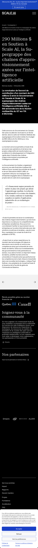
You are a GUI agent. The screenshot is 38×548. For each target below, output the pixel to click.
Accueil (4, 25)
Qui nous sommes (8, 483)
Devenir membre (8, 493)
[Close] (36, 1)
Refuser (19, 534)
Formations (6, 501)
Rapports (5, 490)
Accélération (6, 504)
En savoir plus (19, 7)
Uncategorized (11, 25)
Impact (4, 486)
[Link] (10, 282)
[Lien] (11, 13)
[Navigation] (34, 13)
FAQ (3, 507)
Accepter (19, 529)
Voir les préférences (19, 539)
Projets (4, 497)
